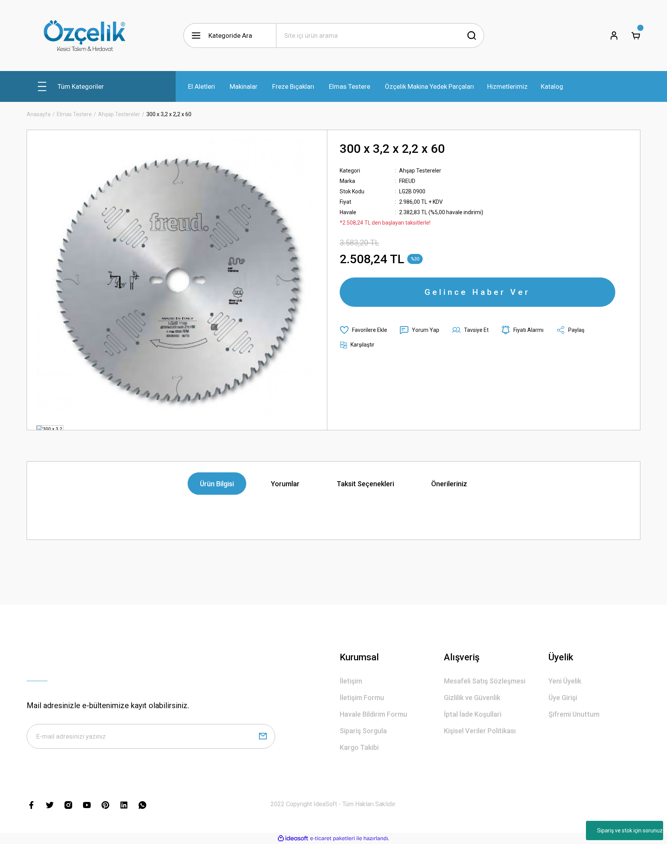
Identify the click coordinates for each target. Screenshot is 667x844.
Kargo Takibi (359, 747)
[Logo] (84, 35)
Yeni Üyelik (564, 681)
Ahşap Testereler (420, 170)
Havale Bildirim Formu (373, 714)
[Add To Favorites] (363, 330)
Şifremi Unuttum (573, 714)
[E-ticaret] (332, 838)
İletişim (351, 681)
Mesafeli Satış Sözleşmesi (484, 681)
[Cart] (635, 35)
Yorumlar (285, 484)
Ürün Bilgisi (217, 484)
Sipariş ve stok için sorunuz (630, 830)
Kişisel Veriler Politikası (480, 731)
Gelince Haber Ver (477, 292)
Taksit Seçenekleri (365, 484)
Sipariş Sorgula (363, 731)
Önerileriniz (449, 484)
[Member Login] (614, 35)
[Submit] (263, 736)
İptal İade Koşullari (472, 714)
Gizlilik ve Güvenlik (472, 697)
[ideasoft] (293, 838)
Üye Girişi (562, 697)
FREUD (407, 181)
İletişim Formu (362, 697)
